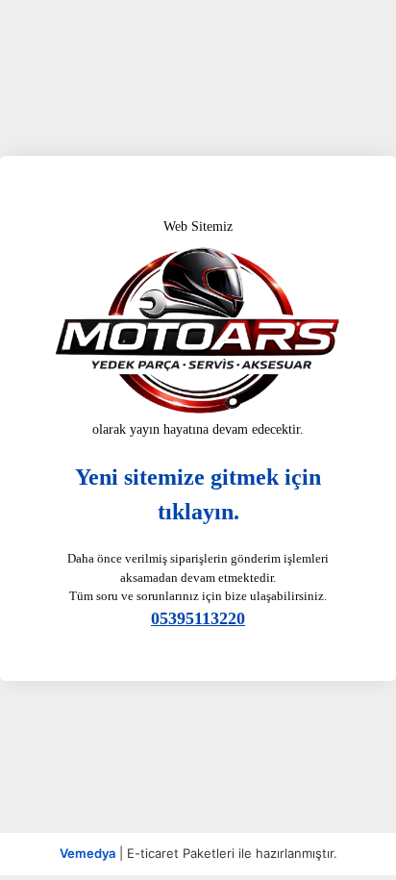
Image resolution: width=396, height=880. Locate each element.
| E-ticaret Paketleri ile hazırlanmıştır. (198, 853)
